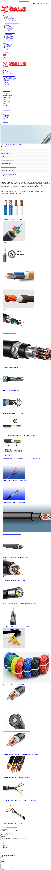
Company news (8, 44)
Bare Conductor (8, 17)
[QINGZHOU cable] (19, 13)
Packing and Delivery (9, 37)
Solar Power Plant (9, 27)
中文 (6, 57)
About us (7, 48)
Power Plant (7, 31)
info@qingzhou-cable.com (24, 1)
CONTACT (5, 50)
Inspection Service (9, 38)
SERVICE (5, 35)
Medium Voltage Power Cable (11, 20)
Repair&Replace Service (10, 40)
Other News (7, 46)
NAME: (2, 829)
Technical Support (9, 36)
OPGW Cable (8, 26)
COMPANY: (3, 828)
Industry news (8, 45)
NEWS (4, 43)
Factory (6, 52)
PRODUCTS (5, 16)
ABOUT (5, 47)
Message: (2, 834)
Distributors (7, 53)
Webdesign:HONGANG (25, 838)
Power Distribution (9, 29)
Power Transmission (9, 28)
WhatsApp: (2, 832)
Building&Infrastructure (10, 33)
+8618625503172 (8, 175)
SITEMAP (20, 838)
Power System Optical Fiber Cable (12, 23)
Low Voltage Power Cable (10, 19)
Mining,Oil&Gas (8, 34)
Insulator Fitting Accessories (11, 24)
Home (4, 15)
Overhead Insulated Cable (10, 18)
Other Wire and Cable (9, 21)
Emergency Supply (9, 39)
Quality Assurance (9, 49)
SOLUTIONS (6, 25)
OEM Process (8, 42)
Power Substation (8, 30)
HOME (4, 70)
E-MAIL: (2, 830)
